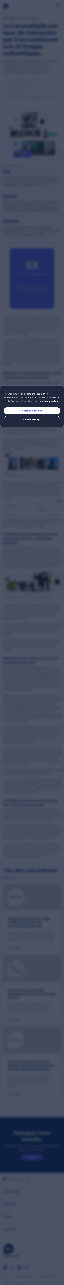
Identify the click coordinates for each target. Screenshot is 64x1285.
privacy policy (50, 401)
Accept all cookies (32, 410)
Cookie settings (32, 419)
